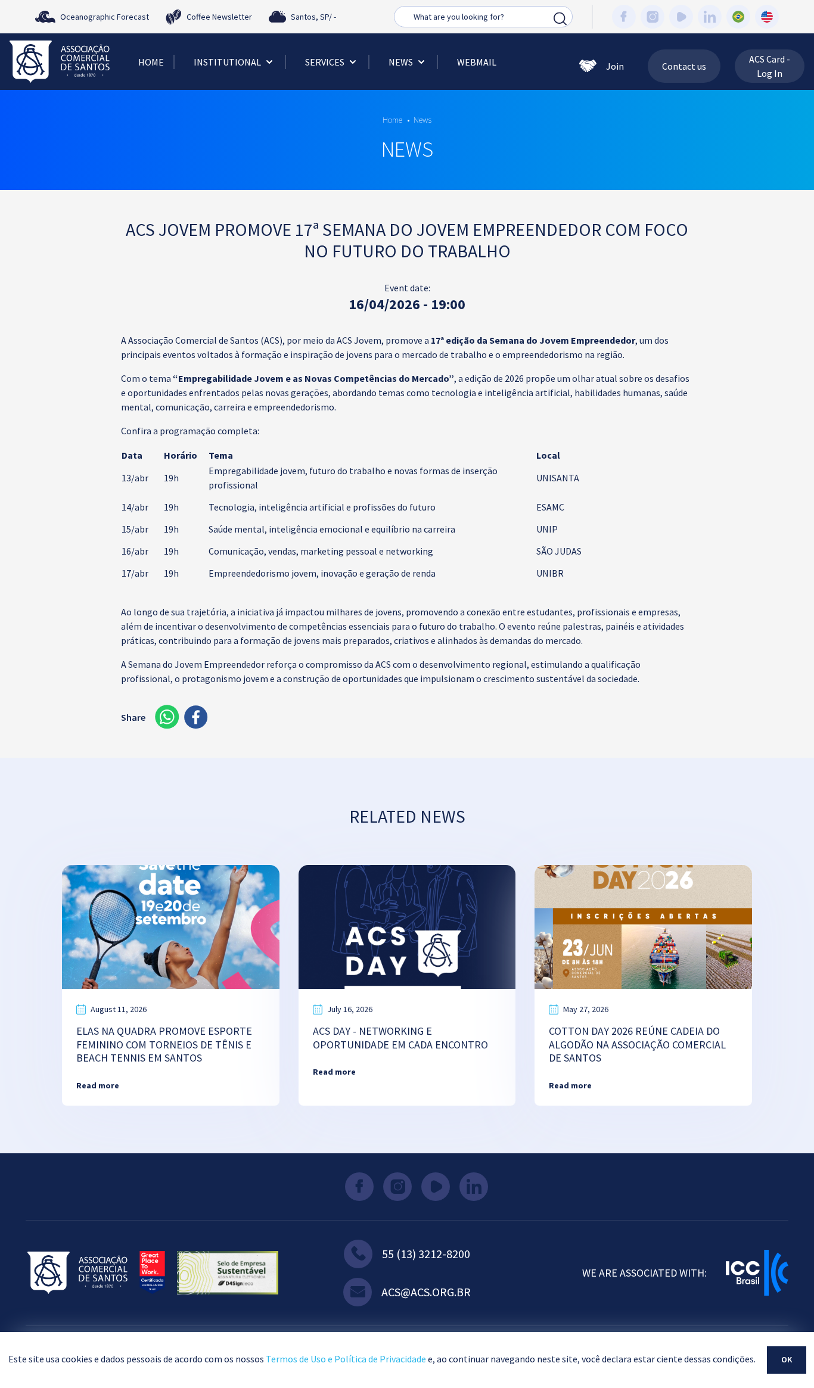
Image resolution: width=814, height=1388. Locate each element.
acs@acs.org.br (426, 1291)
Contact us (684, 66)
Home (151, 62)
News (401, 62)
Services (324, 62)
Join (615, 66)
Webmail (476, 62)
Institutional (227, 62)
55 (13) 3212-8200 (426, 1253)
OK (786, 1359)
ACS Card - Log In (769, 66)
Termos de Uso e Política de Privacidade (346, 1359)
